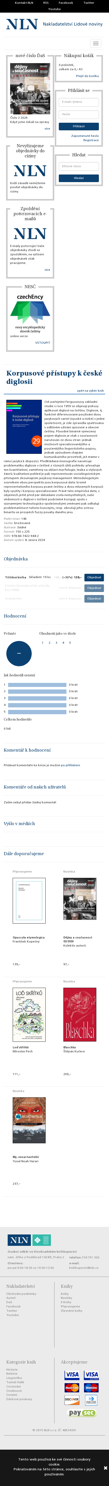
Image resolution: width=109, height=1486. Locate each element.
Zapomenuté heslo (85, 136)
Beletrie (11, 1374)
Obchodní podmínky (21, 1294)
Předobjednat (29, 972)
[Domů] (54, 25)
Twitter (88, 3)
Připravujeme (70, 1307)
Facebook (66, 3)
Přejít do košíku (87, 76)
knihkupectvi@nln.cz (84, 1268)
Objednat (94, 578)
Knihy (65, 1294)
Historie (12, 1370)
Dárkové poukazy (19, 1399)
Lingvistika (14, 1378)
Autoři (11, 1298)
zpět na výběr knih (90, 391)
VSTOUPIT (42, 343)
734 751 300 (90, 1258)
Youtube (54, 9)
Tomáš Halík (15, 1382)
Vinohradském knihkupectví (55, 1252)
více (47, 129)
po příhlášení (70, 765)
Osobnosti (14, 1391)
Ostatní (11, 1395)
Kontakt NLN (24, 3)
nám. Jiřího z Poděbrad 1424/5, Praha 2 (36, 1257)
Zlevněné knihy (71, 1311)
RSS (46, 3)
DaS (9, 1302)
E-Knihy (66, 1302)
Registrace (91, 140)
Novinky (66, 1298)
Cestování (13, 1387)
